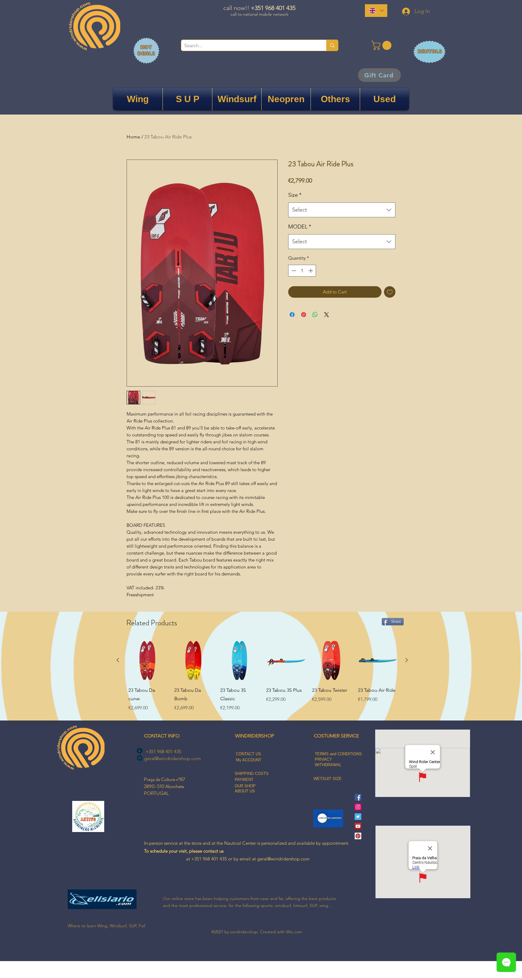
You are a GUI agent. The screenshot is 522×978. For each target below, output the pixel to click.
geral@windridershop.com (172, 758)
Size (294, 195)
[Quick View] (147, 660)
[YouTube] (358, 826)
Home (133, 137)
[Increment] (311, 270)
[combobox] (341, 210)
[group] (262, 676)
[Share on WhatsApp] (315, 314)
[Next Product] (406, 660)
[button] (382, 45)
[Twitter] (358, 816)
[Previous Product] (117, 660)
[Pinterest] (358, 836)
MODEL (299, 226)
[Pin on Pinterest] (303, 314)
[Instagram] (358, 807)
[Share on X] (326, 314)
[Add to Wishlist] (390, 292)
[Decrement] (293, 270)
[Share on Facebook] (292, 314)
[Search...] (332, 45)
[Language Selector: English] (376, 10)
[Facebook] (358, 797)
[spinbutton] (302, 270)
